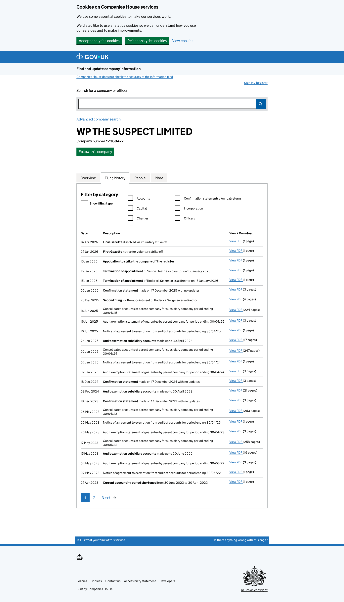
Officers (189, 218)
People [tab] (140, 178)
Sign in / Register (256, 83)
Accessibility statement (140, 581)
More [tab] (159, 178)
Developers (167, 581)
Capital (142, 208)
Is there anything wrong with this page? (241, 540)
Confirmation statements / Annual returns (212, 198)
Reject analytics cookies (147, 40)
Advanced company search (98, 119)
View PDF (236, 241)
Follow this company (95, 151)
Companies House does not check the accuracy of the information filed (124, 77)
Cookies (96, 581)
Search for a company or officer (102, 90)
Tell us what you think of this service (100, 540)
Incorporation (193, 208)
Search (261, 104)
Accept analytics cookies (99, 40)
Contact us (112, 581)
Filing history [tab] (115, 178)
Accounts (143, 198)
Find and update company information (108, 69)
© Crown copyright (254, 590)
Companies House (99, 589)
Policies (81, 581)
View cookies (182, 41)
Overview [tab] (88, 178)
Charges (142, 218)
